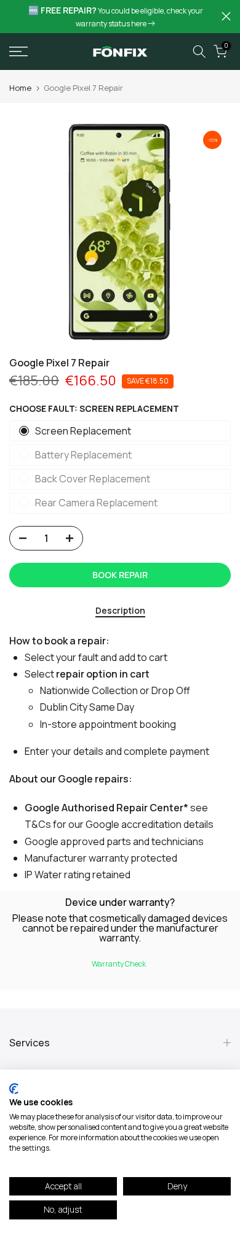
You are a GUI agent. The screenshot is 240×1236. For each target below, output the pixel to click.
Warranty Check (119, 964)
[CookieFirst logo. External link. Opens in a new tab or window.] (13, 1088)
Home (20, 87)
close (226, 16)
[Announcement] (115, 16)
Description (120, 611)
